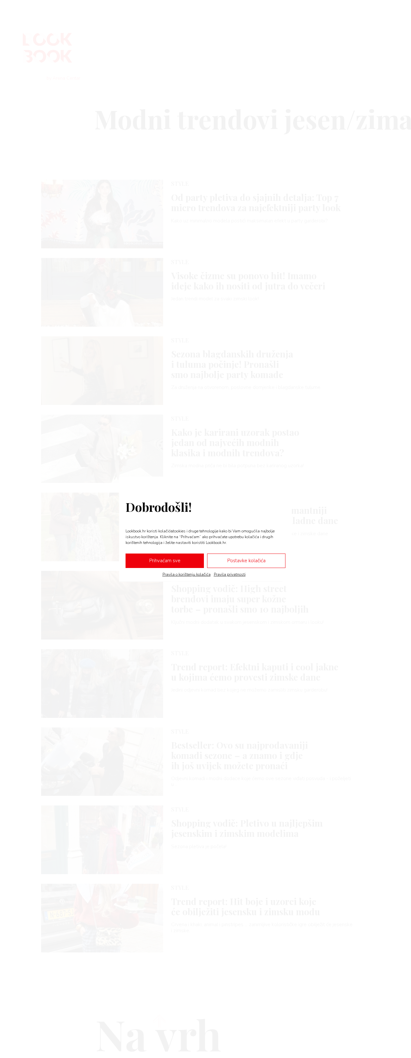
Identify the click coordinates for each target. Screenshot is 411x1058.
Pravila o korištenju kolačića (186, 574)
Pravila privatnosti (230, 574)
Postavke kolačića (246, 560)
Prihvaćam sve (164, 560)
